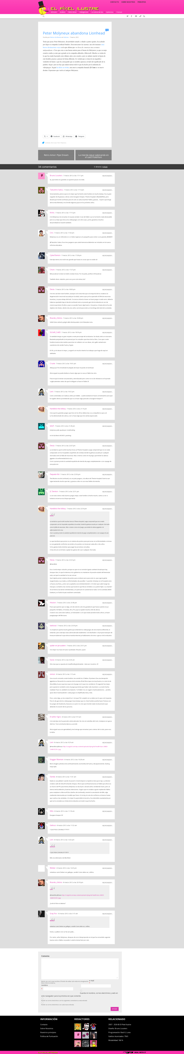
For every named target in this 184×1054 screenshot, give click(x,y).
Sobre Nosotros (46, 1028)
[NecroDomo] (85, 1046)
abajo (105, 167)
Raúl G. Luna (125, 1032)
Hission (53, 602)
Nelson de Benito (55, 37)
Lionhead (47, 143)
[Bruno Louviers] (77, 1038)
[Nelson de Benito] (85, 1029)
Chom (52, 269)
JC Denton (54, 491)
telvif (52, 426)
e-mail (91, 980)
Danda (52, 777)
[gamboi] (85, 1038)
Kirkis (52, 212)
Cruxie (52, 363)
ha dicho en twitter (63, 67)
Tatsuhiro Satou (56, 190)
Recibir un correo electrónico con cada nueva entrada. (57, 1005)
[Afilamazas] (77, 1046)
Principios (142, 2)
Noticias (66, 37)
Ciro (51, 233)
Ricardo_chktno (56, 318)
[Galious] (93, 1029)
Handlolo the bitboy (58, 408)
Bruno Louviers (56, 175)
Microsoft (54, 143)
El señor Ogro (55, 717)
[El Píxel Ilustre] (75, 8)
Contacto (114, 2)
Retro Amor (72, 12)
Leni (51, 391)
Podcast (119, 12)
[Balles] (93, 1046)
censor (52, 674)
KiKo (51, 811)
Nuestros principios (48, 1032)
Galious (53, 825)
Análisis (62, 12)
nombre (44, 985)
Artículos (54, 12)
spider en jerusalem (58, 645)
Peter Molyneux (61, 143)
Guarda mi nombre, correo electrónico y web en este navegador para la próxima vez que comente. (79, 994)
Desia (52, 289)
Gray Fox (53, 913)
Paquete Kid (54, 474)
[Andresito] (77, 1029)
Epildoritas (109, 12)
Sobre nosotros (128, 2)
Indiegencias (84, 12)
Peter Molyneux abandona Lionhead (74, 33)
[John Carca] (93, 1038)
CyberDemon (55, 255)
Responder (107, 176)
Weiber (53, 868)
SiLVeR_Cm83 (55, 332)
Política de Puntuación (49, 1036)
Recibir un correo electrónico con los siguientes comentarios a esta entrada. (64, 1000)
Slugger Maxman (56, 759)
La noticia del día (97, 12)
